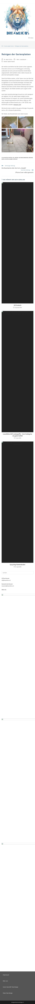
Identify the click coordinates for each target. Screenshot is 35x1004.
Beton (10, 157)
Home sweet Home (9, 61)
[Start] (2, 46)
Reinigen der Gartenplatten (21, 46)
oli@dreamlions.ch (6, 580)
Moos (3, 159)
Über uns (4, 589)
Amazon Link (17, 104)
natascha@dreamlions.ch (8, 586)
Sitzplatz (15, 159)
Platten (7, 159)
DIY (13, 157)
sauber (11, 159)
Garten (16, 157)
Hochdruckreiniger (23, 157)
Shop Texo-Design (8, 993)
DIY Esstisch (17, 305)
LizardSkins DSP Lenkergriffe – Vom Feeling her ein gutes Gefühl (17, 435)
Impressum (6, 975)
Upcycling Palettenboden (17, 564)
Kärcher (31, 157)
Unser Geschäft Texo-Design (10, 987)
